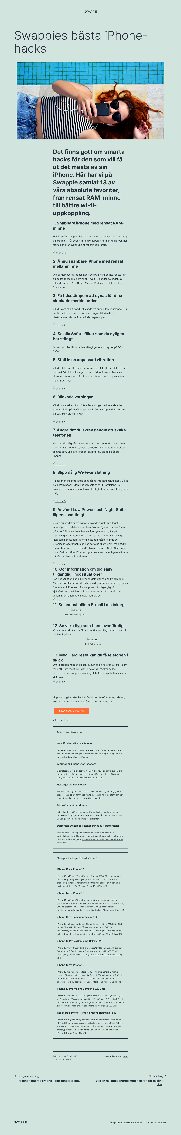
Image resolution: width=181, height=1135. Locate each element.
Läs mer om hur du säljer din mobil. (85, 798)
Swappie (90, 11)
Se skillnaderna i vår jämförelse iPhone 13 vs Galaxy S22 (96, 934)
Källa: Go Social (62, 720)
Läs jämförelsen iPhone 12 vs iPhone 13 (88, 886)
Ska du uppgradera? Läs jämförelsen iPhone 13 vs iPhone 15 (96, 982)
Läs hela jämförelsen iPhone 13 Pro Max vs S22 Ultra (92, 1006)
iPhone (63, 174)
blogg (125, 1056)
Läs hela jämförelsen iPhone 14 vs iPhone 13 (103, 910)
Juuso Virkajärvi (63, 1059)
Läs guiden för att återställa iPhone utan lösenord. (80, 777)
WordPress (160, 1122)
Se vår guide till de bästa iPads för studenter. (78, 819)
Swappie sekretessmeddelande (126, 1122)
